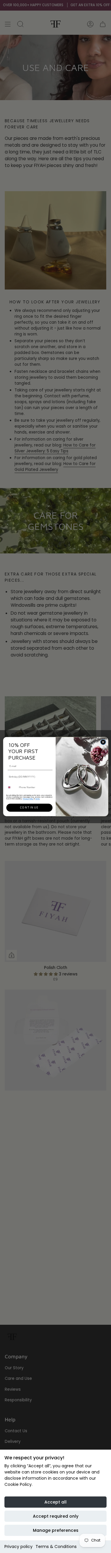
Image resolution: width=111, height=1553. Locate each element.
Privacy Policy (28, 798)
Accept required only (55, 1516)
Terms (37, 798)
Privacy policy (18, 1546)
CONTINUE (29, 807)
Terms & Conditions (56, 1546)
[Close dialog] (103, 742)
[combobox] (11, 787)
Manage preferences (55, 1530)
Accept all (55, 1502)
